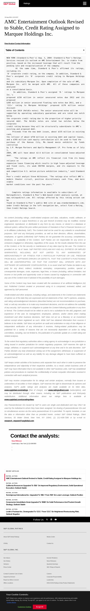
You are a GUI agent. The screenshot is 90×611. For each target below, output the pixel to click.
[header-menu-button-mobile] (84, 3)
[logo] (9, 3)
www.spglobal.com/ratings (16, 390)
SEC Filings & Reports (53, 567)
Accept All (39, 607)
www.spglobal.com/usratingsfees (19, 399)
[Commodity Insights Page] (47, 519)
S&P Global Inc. (11, 550)
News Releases (51, 561)
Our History (7, 561)
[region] (45, 601)
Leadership (50, 580)
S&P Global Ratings (13, 528)
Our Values (7, 558)
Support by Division (9, 577)
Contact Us (50, 543)
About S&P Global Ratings (11, 537)
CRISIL (6, 543)
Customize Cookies (24, 607)
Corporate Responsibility (54, 577)
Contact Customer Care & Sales (13, 574)
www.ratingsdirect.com (58, 390)
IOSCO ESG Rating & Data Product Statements (61, 583)
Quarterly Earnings (52, 564)
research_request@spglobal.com (19, 421)
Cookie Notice (11, 602)
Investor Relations (52, 558)
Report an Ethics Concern (11, 580)
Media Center (51, 537)
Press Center (7, 567)
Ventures (6, 564)
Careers (49, 574)
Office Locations (8, 583)
